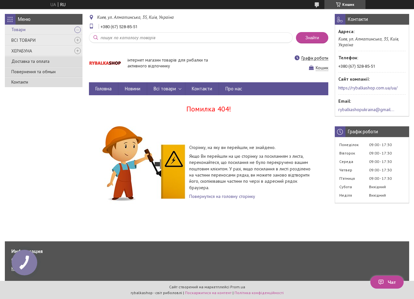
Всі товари (165, 88)
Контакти (19, 82)
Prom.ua (237, 286)
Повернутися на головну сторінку (222, 196)
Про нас (233, 88)
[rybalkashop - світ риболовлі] (105, 63)
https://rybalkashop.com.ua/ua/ (368, 88)
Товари (18, 29)
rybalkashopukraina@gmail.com (366, 109)
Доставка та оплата (30, 61)
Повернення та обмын (33, 72)
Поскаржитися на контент (208, 292)
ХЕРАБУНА (21, 51)
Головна (103, 88)
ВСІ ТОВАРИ (23, 40)
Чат (392, 282)
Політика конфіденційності (259, 292)
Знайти (312, 37)
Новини (132, 88)
